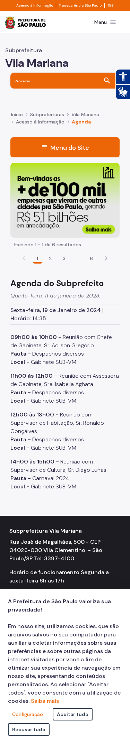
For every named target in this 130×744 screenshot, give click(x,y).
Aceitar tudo (72, 714)
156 (110, 5)
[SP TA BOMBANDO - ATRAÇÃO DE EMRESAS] (65, 199)
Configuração (27, 714)
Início (17, 114)
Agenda (81, 122)
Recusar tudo (28, 729)
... (77, 258)
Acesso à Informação (40, 122)
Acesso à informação (34, 5)
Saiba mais (45, 701)
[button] (106, 258)
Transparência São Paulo (80, 5)
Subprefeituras (47, 114)
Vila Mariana (85, 114)
